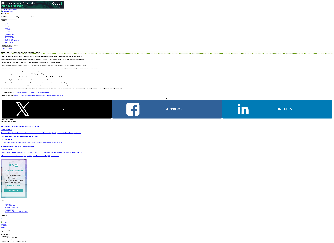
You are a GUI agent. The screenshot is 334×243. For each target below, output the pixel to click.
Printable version (7, 48)
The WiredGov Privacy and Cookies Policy (16, 212)
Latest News (8, 29)
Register (7, 26)
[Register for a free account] (9, 9)
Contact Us (8, 204)
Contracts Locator (9, 34)
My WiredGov (9, 31)
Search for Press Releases (12, 40)
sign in (6, 23)
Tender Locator (9, 36)
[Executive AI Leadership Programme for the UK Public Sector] (32, 8)
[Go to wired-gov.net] (7, 11)
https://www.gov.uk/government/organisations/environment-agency (30, 92)
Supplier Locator (9, 37)
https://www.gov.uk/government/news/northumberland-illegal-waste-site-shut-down (38, 95)
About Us (7, 28)
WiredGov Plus (9, 33)
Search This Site (9, 42)
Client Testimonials (10, 205)
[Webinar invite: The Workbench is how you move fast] (14, 197)
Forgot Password (9, 209)
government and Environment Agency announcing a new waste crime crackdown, (38, 68)
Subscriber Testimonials (11, 207)
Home (6, 25)
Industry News (9, 39)
